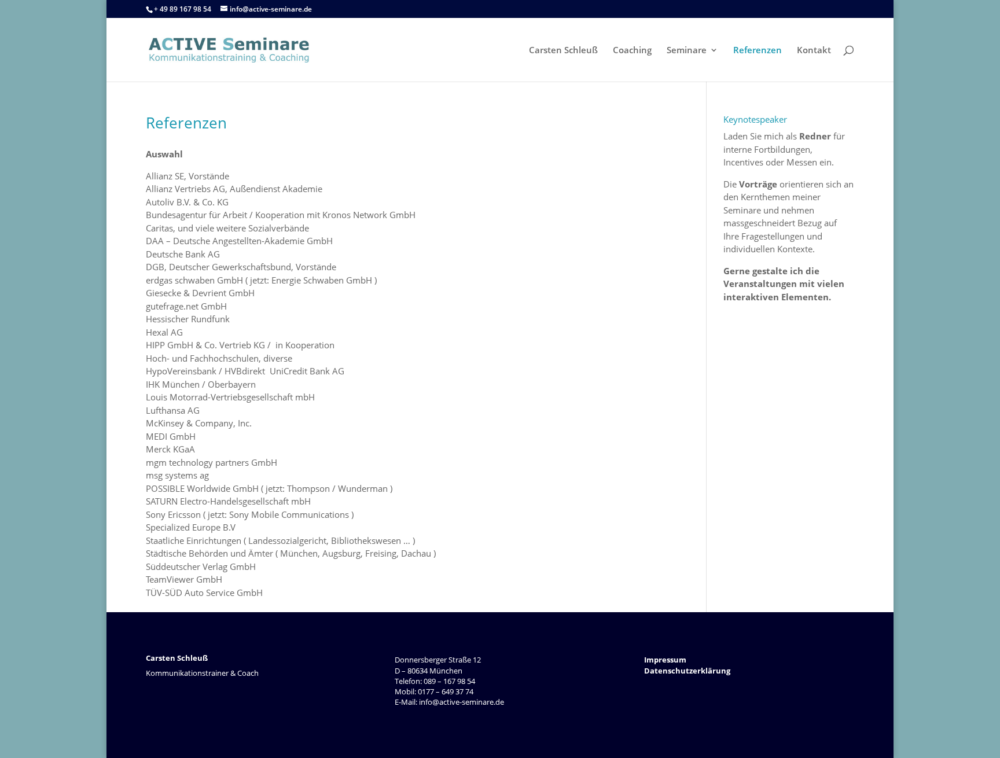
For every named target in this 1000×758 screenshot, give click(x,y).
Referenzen (757, 51)
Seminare (687, 51)
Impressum (665, 659)
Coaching (632, 51)
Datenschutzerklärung (687, 670)
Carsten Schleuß (563, 51)
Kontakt (814, 51)
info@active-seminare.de (460, 702)
